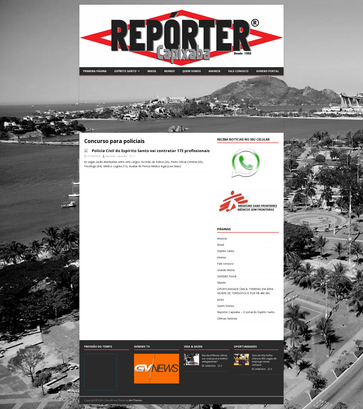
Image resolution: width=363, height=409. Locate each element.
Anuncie (214, 71)
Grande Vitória (226, 270)
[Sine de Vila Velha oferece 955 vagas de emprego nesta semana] (241, 363)
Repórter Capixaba (116, 156)
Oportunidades (245, 346)
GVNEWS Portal (267, 71)
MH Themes (135, 400)
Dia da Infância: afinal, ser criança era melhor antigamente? (215, 358)
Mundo (169, 71)
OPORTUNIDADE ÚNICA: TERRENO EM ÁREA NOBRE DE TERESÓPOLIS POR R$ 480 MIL (245, 291)
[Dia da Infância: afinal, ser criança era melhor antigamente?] (191, 363)
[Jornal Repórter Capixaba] (181, 65)
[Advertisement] (181, 104)
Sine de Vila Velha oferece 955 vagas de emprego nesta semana (264, 360)
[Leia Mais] (174, 166)
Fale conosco (238, 71)
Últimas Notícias (227, 318)
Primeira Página (95, 71)
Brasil (152, 71)
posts (220, 299)
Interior (221, 257)
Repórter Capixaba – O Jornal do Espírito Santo (246, 312)
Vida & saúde (193, 346)
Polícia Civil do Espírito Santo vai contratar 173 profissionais (151, 150)
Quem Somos (191, 71)
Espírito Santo (125, 71)
